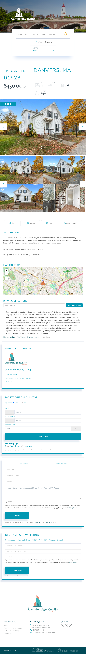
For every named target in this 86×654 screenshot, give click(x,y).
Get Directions (74, 305)
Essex (23, 337)
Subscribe (17, 570)
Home (5, 337)
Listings (12, 337)
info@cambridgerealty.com (44, 633)
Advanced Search (45, 42)
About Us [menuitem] (8, 633)
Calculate (43, 436)
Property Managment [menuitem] (13, 628)
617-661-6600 (12, 374)
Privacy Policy (72, 508)
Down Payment (10, 417)
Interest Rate (10, 425)
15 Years (25, 403)
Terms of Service (48, 522)
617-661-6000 (38, 630)
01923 (37, 337)
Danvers (30, 337)
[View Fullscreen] (6, 278)
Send (17, 515)
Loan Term (8, 403)
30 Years (17, 403)
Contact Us (8, 381)
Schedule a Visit (61, 463)
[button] (66, 34)
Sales (35, 50)
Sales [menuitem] (6, 625)
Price (7, 409)
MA (18, 337)
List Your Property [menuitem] (11, 631)
